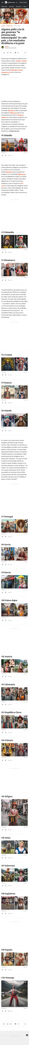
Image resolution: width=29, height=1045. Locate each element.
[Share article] (25, 140)
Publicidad (4, 6)
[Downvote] (7, 52)
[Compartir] (25, 52)
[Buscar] (16, 2)
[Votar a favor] (2, 155)
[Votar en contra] (5, 155)
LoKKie (7, 46)
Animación (19, 6)
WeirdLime (11, 110)
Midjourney (13, 113)
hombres (20, 115)
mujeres (4, 117)
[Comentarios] (15, 52)
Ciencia (3, 25)
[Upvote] (4, 52)
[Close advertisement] (27, 1035)
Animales (11, 6)
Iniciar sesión (23, 2)
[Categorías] (2, 2)
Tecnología (9, 25)
